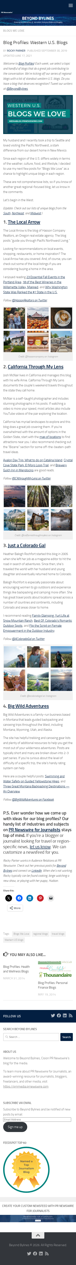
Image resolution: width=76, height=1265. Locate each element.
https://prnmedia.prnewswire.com (26, 1086)
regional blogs (40, 933)
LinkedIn (36, 871)
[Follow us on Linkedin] (65, 1016)
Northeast (18, 213)
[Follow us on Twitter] (53, 1016)
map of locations (50, 437)
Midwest (35, 213)
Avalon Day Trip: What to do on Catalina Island (32, 460)
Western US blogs (14, 939)
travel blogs (58, 933)
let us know (40, 846)
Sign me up (15, 1127)
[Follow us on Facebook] (59, 1016)
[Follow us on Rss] (71, 1016)
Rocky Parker (16, 50)
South (6, 213)
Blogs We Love (13, 31)
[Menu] (70, 5)
